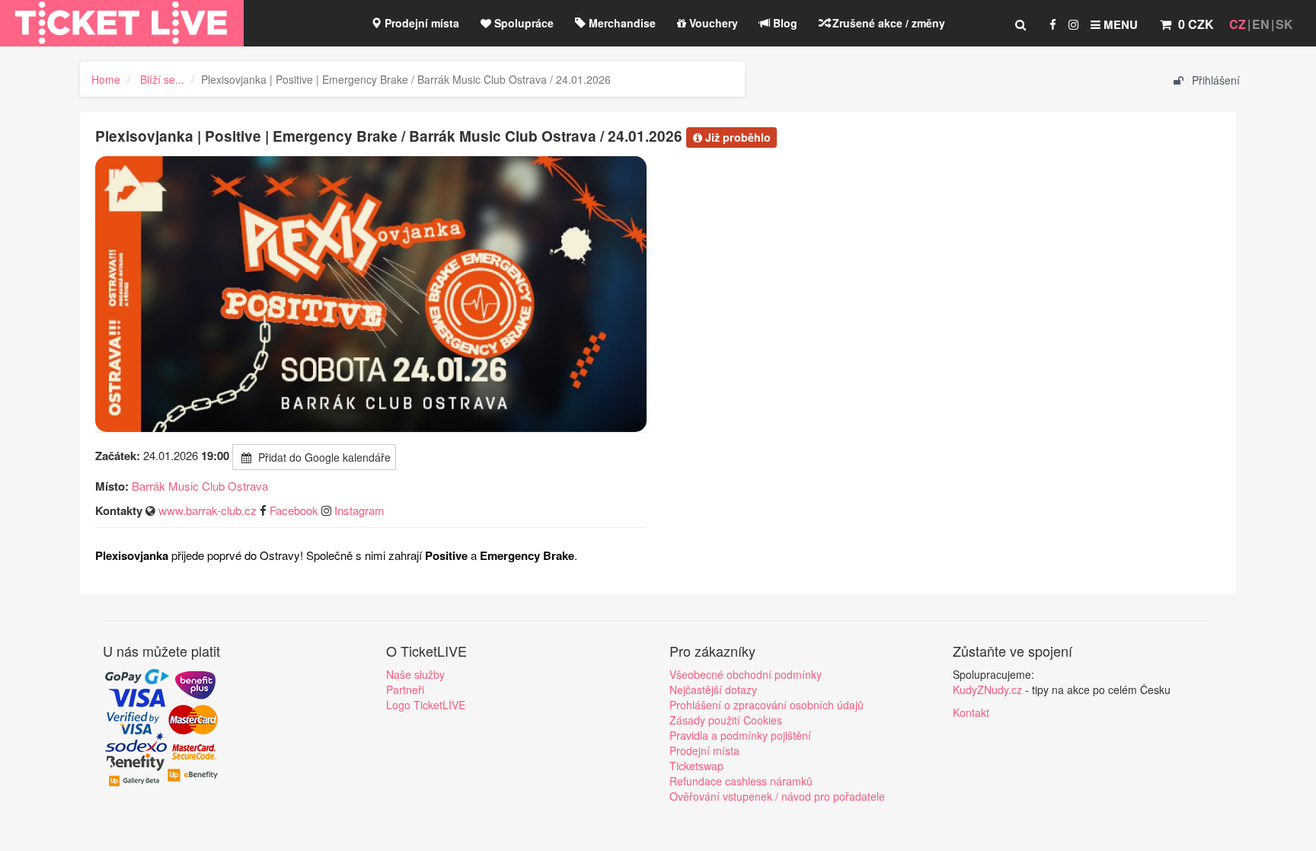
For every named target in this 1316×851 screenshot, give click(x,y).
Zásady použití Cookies (725, 720)
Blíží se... (162, 79)
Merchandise (621, 22)
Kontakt (971, 712)
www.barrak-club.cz (207, 510)
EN (1261, 24)
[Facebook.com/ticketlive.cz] (1052, 24)
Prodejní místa (420, 22)
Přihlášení (1214, 80)
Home (105, 79)
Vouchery (712, 22)
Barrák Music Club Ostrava (200, 486)
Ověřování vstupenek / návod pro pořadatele (777, 796)
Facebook (294, 510)
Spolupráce (522, 22)
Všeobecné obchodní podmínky (745, 674)
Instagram (359, 510)
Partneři (405, 689)
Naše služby (415, 674)
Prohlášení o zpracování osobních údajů (766, 704)
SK (1284, 24)
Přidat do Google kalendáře (323, 457)
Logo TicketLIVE (425, 704)
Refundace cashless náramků (741, 781)
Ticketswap (696, 765)
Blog (783, 22)
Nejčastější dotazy (713, 689)
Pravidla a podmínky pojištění (740, 735)
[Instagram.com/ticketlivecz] (1073, 24)
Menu (1119, 24)
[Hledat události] (1020, 24)
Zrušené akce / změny (887, 22)
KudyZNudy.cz (987, 689)
